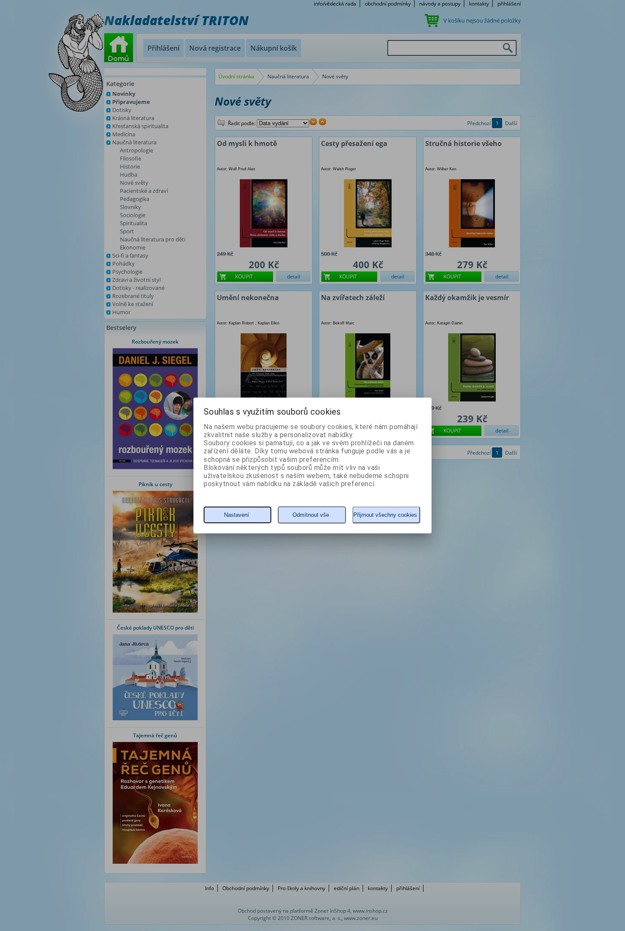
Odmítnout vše (311, 515)
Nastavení (236, 515)
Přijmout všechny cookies (385, 515)
